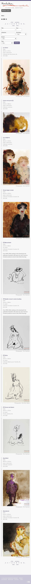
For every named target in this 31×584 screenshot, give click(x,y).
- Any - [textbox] (18, 34)
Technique (18, 32)
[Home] (15, 5)
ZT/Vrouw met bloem (8, 407)
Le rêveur (5, 47)
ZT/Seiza (5, 355)
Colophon (4, 579)
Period (2, 36)
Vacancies (10, 579)
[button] (6, 10)
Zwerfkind (5, 458)
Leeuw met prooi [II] (8, 100)
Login (21, 579)
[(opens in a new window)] (27, 581)
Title (2, 28)
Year (17, 28)
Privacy (21, 578)
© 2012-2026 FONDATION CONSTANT (9, 578)
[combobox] (21, 34)
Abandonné (6, 511)
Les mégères (6, 137)
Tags (2, 41)
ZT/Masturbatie (7, 242)
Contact (16, 579)
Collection (3, 32)
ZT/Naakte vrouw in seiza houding (12, 299)
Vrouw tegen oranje (8, 190)
